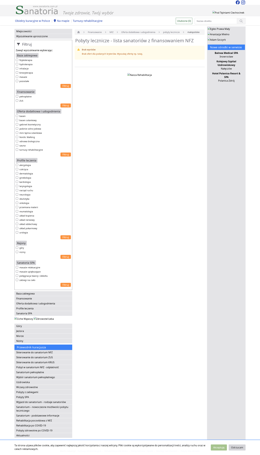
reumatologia (26, 211)
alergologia (25, 165)
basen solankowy (28, 120)
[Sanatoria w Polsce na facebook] (238, 2)
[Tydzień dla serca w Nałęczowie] (24, 319)
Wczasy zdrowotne (27, 387)
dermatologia (26, 173)
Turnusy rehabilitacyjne (87, 21)
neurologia (24, 194)
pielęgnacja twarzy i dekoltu (33, 275)
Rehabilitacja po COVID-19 (31, 425)
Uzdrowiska (23, 382)
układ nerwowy (27, 219)
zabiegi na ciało (27, 280)
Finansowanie (24, 298)
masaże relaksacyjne (29, 267)
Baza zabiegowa (25, 293)
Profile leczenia (25, 308)
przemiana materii (28, 207)
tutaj (140, 53)
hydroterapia (25, 64)
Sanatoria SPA (24, 313)
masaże (23, 77)
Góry (19, 326)
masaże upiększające (30, 271)
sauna (22, 145)
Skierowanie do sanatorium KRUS (35, 362)
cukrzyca (23, 169)
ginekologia (25, 177)
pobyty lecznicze (171, 32)
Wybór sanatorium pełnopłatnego (35, 377)
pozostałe (24, 81)
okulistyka (24, 198)
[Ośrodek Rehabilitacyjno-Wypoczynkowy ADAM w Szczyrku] (217, 40)
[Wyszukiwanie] (241, 21)
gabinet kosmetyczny (30, 124)
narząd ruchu (26, 190)
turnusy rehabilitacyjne (31, 149)
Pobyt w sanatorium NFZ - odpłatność (37, 367)
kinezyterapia (26, 72)
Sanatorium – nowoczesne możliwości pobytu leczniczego (42, 408)
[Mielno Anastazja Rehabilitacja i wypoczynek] (218, 35)
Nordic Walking (27, 137)
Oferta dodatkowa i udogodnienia (35, 303)
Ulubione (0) (184, 21)
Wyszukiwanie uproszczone (32, 36)
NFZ (111, 32)
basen (22, 116)
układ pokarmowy (28, 228)
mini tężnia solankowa (30, 133)
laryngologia (25, 186)
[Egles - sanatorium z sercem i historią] (219, 29)
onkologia (24, 203)
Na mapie (63, 21)
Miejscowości (23, 31)
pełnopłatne (25, 96)
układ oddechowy (28, 224)
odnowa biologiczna (29, 141)
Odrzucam (237, 447)
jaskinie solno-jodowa (30, 128)
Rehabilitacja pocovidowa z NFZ (34, 420)
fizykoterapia (25, 60)
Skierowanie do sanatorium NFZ (34, 352)
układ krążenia (26, 215)
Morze (20, 336)
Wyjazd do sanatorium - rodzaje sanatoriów (41, 402)
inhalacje (24, 68)
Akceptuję (218, 447)
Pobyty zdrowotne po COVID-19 (34, 430)
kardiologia (25, 182)
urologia (23, 232)
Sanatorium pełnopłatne (30, 372)
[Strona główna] (78, 32)
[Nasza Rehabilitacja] (139, 75)
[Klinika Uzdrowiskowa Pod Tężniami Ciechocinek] (228, 13)
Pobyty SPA (22, 397)
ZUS (21, 100)
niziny (22, 252)
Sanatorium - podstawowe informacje (37, 415)
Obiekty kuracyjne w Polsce (32, 21)
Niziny (19, 341)
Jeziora (20, 331)
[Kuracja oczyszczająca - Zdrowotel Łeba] (44, 319)
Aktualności (22, 435)
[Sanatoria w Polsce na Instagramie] (243, 2)
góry (21, 247)
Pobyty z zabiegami (27, 392)
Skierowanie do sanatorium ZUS (34, 357)
